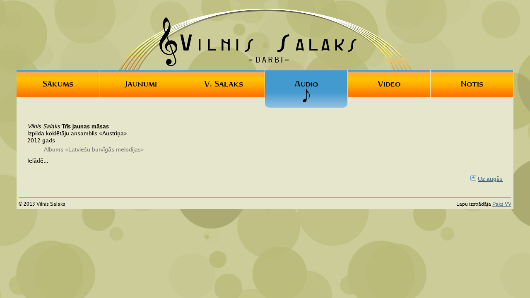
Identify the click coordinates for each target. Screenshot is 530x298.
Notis (472, 83)
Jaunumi (141, 83)
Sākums (58, 83)
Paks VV (501, 204)
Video (389, 83)
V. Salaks (223, 83)
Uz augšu (490, 178)
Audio (306, 83)
